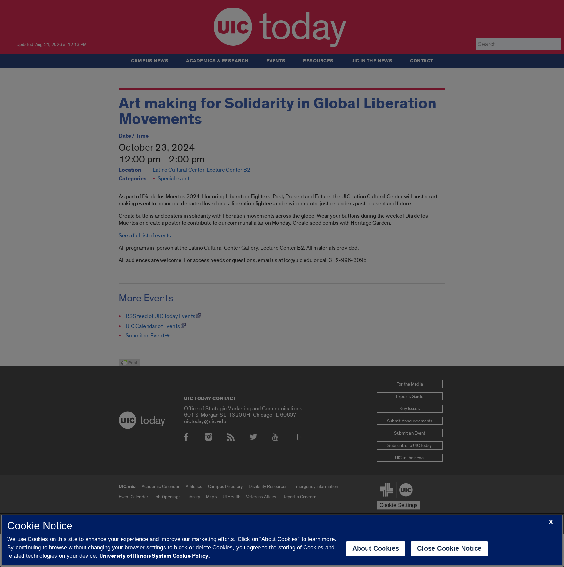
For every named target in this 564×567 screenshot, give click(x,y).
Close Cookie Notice (449, 548)
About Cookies (375, 548)
